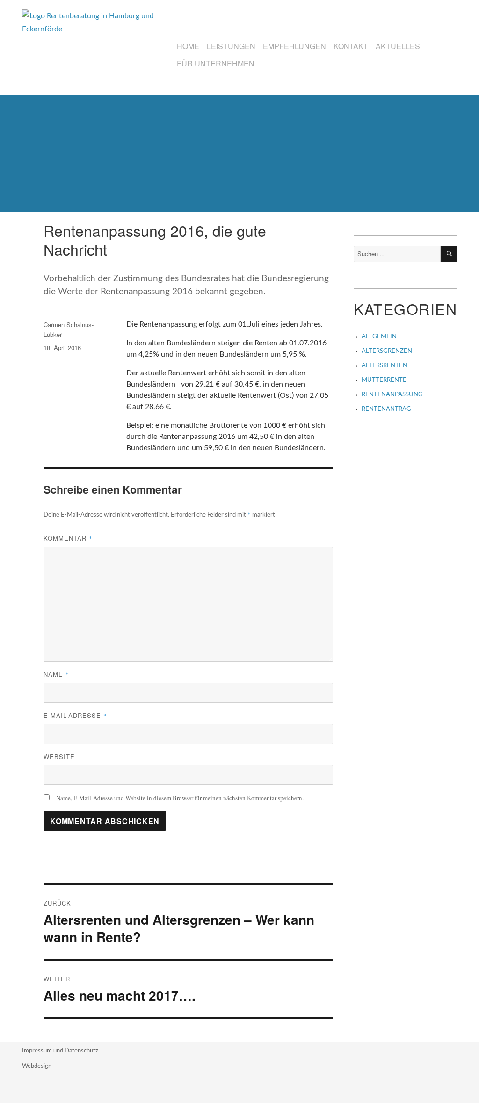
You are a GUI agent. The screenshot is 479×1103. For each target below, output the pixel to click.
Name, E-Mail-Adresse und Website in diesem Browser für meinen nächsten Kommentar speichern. (180, 798)
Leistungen (231, 46)
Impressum (37, 1051)
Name (56, 674)
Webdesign (36, 1066)
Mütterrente (384, 380)
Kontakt (351, 46)
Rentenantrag (386, 409)
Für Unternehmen (215, 63)
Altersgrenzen (387, 351)
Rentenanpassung (392, 395)
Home (188, 46)
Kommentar (68, 537)
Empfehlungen (294, 46)
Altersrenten (384, 366)
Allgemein (379, 337)
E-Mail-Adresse (75, 715)
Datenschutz (81, 1051)
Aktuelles (398, 46)
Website (59, 756)
